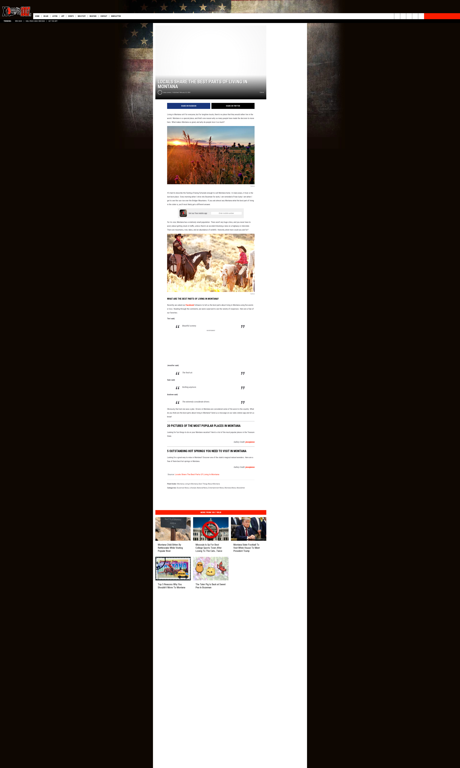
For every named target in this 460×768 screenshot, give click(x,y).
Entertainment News (216, 488)
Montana (180, 484)
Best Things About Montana (209, 484)
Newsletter (116, 16)
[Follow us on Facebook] (409, 16)
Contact (103, 16)
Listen (54, 16)
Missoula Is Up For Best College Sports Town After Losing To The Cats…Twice (209, 547)
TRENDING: (8, 21)
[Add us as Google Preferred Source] (403, 16)
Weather (93, 16)
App (62, 16)
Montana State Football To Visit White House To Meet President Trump (246, 547)
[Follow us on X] (415, 16)
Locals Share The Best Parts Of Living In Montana (197, 474)
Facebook (190, 305)
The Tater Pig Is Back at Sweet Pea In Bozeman (211, 586)
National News (202, 488)
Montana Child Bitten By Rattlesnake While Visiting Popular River (170, 547)
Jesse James (167, 92)
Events (71, 16)
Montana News (230, 488)
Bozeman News (183, 488)
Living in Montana (191, 484)
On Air (45, 16)
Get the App (53, 21)
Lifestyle (193, 488)
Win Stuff (82, 16)
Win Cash (18, 21)
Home (37, 16)
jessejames (250, 442)
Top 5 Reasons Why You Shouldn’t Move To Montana (171, 586)
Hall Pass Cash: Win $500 (35, 21)
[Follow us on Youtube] (421, 16)
